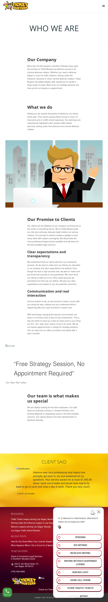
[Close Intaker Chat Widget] (98, 512)
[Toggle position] (93, 512)
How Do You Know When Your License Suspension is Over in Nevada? (42, 541)
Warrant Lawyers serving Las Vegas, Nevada (31, 526)
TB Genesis (50, 597)
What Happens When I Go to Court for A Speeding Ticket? (37, 545)
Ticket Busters (16, 6)
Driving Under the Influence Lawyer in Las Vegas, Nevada (36, 522)
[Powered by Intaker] (84, 596)
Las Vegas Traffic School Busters (25, 530)
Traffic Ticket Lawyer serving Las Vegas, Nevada (32, 519)
